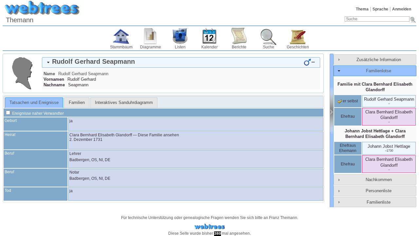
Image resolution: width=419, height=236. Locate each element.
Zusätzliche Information (378, 59)
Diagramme (150, 47)
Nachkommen (379, 179)
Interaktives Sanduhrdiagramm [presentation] (124, 102)
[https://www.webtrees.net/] (209, 226)
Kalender (209, 47)
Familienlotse (378, 70)
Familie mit (374, 87)
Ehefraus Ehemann (347, 148)
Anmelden (401, 9)
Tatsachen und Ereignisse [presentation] (34, 102)
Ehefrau (348, 116)
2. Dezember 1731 (85, 139)
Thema (362, 9)
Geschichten (298, 47)
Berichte (239, 47)
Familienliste (379, 202)
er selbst (350, 101)
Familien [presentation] (77, 102)
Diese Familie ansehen (158, 135)
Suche (268, 47)
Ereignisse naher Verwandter (37, 113)
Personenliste (379, 190)
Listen (180, 47)
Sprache (380, 9)
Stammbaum (121, 47)
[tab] (181, 62)
